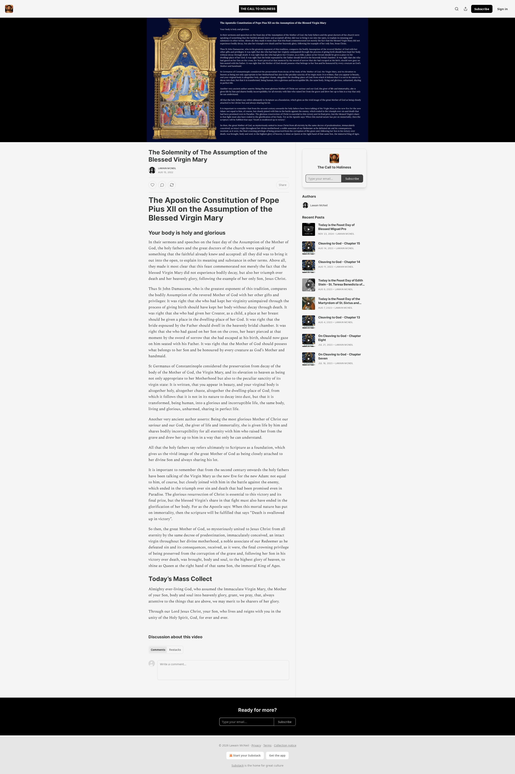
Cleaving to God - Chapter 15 (339, 243)
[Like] (152, 185)
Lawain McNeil (167, 168)
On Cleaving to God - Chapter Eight (339, 338)
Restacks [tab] (175, 650)
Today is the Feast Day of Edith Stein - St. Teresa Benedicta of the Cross (340, 282)
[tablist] (165, 650)
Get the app (277, 755)
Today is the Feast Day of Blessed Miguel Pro (336, 227)
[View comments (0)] (376, 80)
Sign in (502, 9)
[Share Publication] (465, 9)
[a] (308, 229)
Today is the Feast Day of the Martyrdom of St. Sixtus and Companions (339, 301)
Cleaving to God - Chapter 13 (339, 317)
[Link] (143, 209)
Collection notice (285, 745)
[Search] (457, 9)
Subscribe (481, 9)
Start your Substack (247, 755)
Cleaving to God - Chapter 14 (339, 262)
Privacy (256, 745)
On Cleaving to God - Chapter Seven (339, 356)
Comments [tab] (158, 650)
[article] (334, 229)
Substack (238, 765)
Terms (267, 745)
